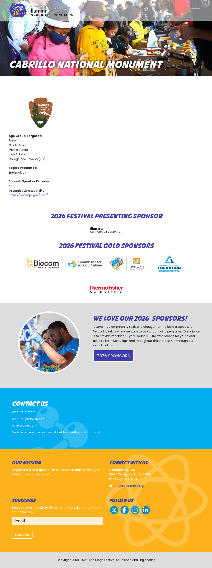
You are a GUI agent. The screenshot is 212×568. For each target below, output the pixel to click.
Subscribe (22, 535)
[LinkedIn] (146, 513)
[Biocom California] (42, 264)
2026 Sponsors (113, 356)
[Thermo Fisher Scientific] (106, 289)
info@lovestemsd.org (128, 486)
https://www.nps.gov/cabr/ (28, 195)
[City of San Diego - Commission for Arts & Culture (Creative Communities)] (85, 264)
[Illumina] (106, 229)
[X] (114, 513)
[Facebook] (124, 513)
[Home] (43, 10)
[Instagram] (135, 513)
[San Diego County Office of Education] (169, 264)
